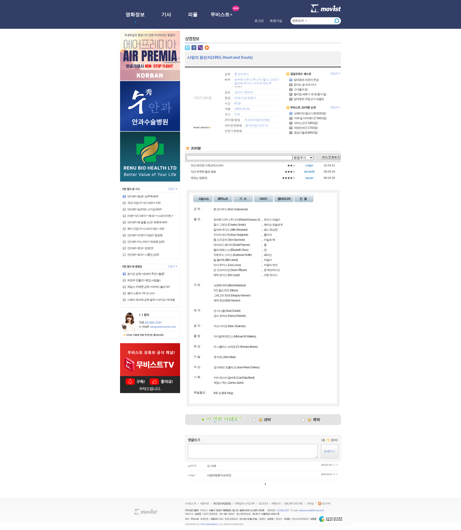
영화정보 (135, 14)
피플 (193, 14)
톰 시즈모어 (220, 239)
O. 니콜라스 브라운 (225, 346)
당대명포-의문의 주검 (306, 80)
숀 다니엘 (219, 310)
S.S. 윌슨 (219, 290)
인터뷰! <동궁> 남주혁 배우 (142, 196)
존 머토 (218, 357)
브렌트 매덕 (220, 285)
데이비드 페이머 (222, 245)
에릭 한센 (219, 300)
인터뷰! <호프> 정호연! (140, 248)
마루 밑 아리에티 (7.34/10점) (310, 118)
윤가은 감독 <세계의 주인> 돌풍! (145, 274)
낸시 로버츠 (220, 316)
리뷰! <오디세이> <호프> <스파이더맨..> (150, 216)
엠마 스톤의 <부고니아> (141, 293)
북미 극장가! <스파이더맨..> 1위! (145, 228)
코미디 (238, 92)
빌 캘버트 (218, 260)
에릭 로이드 (220, 275)
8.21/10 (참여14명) (257, 120)
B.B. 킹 (217, 393)
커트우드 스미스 (222, 255)
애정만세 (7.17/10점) (305, 128)
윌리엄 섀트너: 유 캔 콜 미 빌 (310, 94)
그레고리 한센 (222, 295)
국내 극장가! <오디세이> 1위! (143, 203)
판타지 (249, 92)
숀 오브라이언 (221, 270)
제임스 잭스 (220, 382)
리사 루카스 (220, 265)
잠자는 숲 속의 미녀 (305, 84)
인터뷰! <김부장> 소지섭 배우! (144, 209)
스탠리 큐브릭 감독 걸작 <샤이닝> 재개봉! (151, 299)
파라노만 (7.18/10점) (305, 123)
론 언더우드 (241, 74)
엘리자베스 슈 (221, 250)
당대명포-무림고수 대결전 (309, 99)
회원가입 (276, 21)
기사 (166, 14)
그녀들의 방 (300, 89)
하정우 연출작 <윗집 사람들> (144, 280)
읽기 (258, 125)
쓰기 (264, 125)
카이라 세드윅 (263, 83)
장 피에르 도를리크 (225, 367)
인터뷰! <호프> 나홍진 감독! (143, 254)
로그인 (259, 21)
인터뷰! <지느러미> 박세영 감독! (145, 241)
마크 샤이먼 (220, 326)
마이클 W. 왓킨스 (223, 336)
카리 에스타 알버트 (225, 377)
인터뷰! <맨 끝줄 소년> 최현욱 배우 (147, 222)
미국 (237, 114)
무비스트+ (221, 14)
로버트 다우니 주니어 (247, 79)
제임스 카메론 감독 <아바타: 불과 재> (148, 287)
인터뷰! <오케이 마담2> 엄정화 (145, 235)
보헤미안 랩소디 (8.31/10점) (310, 113)
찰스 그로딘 (270, 79)
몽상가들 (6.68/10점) (305, 132)
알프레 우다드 (243, 83)
